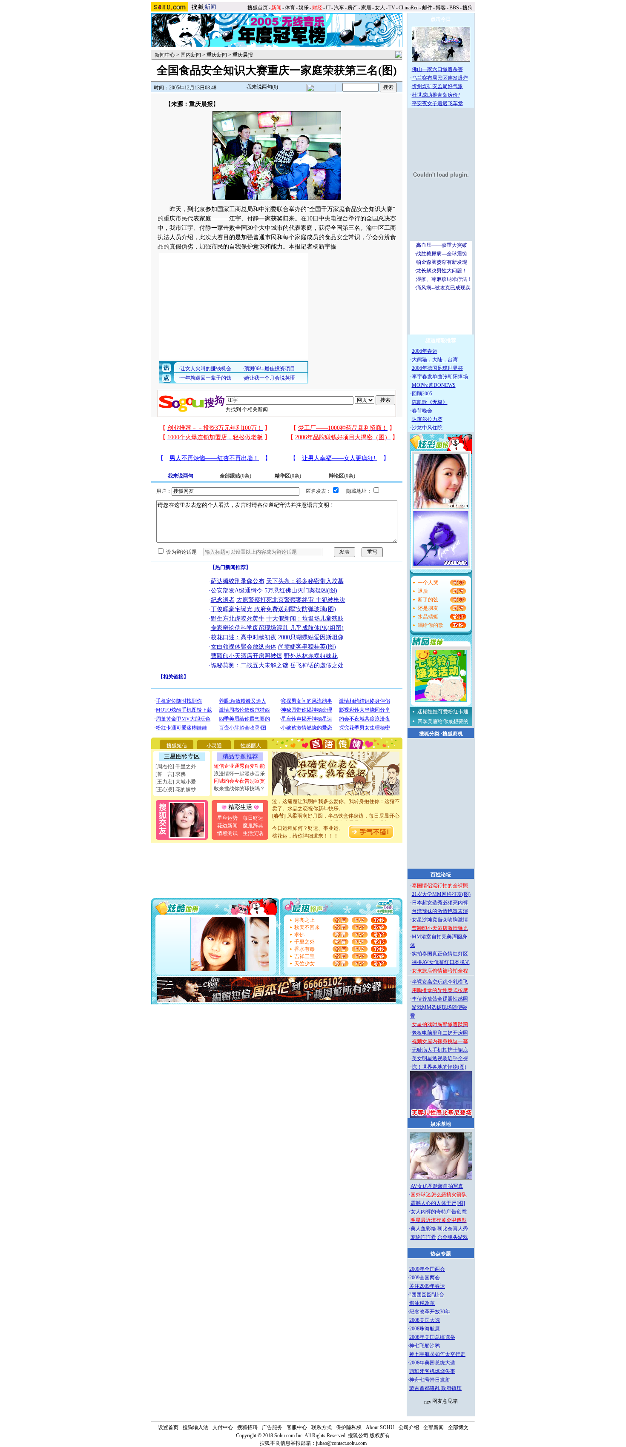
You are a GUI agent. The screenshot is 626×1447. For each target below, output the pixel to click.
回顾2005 (422, 394)
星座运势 (227, 818)
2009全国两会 (424, 1278)
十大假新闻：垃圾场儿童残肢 (305, 618)
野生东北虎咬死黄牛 (237, 618)
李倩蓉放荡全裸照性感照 (440, 999)
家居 (366, 8)
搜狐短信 (177, 746)
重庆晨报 (243, 55)
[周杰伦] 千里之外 (175, 766)
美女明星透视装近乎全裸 (440, 1058)
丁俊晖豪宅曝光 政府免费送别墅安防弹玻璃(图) (273, 609)
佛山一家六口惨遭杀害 (437, 69)
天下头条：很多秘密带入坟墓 (305, 581)
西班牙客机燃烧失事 (432, 1371)
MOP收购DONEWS (434, 385)
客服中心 (297, 1427)
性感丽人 (251, 746)
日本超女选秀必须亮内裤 (440, 903)
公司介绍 (409, 1427)
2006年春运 (424, 351)
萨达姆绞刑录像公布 (237, 581)
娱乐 (304, 8)
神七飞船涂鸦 (424, 1346)
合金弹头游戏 (452, 1237)
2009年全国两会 (427, 1269)
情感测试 (227, 833)
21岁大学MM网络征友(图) (441, 894)
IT (328, 8)
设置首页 (168, 1427)
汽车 (339, 8)
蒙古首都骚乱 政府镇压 (435, 1388)
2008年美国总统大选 (432, 1363)
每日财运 (253, 818)
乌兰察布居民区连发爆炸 (440, 78)
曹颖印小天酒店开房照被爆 (246, 656)
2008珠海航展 (424, 1329)
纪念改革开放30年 (429, 1312)
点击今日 (441, 19)
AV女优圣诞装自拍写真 (437, 1186)
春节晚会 (422, 411)
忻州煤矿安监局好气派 (437, 86)
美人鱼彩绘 (423, 1229)
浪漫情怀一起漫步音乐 (239, 774)
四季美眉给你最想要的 (442, 721)
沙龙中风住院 (427, 428)
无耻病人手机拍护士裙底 (440, 1050)
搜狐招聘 (247, 1427)
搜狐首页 (257, 8)
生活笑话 (253, 833)
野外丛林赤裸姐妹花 (311, 656)
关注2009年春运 (427, 1286)
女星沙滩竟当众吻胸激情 (440, 920)
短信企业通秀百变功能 (239, 766)
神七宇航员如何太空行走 (437, 1354)
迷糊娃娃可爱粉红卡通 (442, 712)
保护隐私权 (349, 1427)
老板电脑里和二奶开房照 (440, 1033)
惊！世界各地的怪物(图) (439, 1067)
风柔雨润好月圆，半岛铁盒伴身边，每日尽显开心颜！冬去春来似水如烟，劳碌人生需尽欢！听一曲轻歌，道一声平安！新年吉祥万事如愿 (336, 815)
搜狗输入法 (195, 1427)
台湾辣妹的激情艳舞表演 (440, 911)
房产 (352, 8)
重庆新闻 (217, 55)
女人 (380, 8)
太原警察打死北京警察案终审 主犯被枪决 (290, 600)
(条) (235, 476)
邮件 (427, 8)
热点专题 (441, 1254)
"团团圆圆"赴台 (426, 1295)
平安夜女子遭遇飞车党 (437, 103)
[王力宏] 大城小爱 (175, 782)
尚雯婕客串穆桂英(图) (307, 646)
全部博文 (458, 1427)
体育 (290, 8)
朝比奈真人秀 (452, 1229)
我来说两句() (262, 87)
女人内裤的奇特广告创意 (439, 1212)
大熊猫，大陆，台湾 (435, 360)
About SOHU (380, 1427)
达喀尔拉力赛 (427, 419)
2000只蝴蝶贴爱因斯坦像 (311, 637)
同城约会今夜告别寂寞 (239, 781)
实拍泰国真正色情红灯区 (440, 954)
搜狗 (468, 8)
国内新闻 (191, 55)
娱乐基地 (441, 1124)
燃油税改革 (422, 1303)
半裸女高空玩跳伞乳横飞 (440, 982)
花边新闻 (227, 826)
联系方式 (321, 1427)
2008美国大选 (424, 1320)
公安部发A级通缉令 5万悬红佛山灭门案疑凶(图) (274, 590)
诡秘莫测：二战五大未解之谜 (249, 665)
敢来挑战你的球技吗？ (239, 789)
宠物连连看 (423, 1237)
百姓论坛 (441, 875)
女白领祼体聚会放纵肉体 (243, 646)
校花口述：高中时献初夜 (243, 637)
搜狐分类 (429, 734)
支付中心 (222, 1427)
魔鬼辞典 (253, 826)
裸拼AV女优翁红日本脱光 (441, 962)
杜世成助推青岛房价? (436, 95)
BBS (454, 8)
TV (391, 8)
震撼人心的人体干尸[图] (438, 1203)
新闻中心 (165, 55)
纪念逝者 (223, 600)
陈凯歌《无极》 (430, 402)
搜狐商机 (452, 734)
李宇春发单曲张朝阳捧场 (440, 377)
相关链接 (173, 677)
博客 (441, 8)
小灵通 (214, 746)
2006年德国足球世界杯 (437, 368)
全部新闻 (433, 1427)
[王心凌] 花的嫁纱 (175, 789)
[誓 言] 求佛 (170, 774)
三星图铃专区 (182, 756)
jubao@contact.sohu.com (341, 1443)
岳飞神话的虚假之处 (317, 665)
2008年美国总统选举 (432, 1337)
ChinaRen (409, 8)
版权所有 (380, 1435)
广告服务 (272, 1427)
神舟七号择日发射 (429, 1380)
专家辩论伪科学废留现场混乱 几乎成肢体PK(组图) (277, 628)
